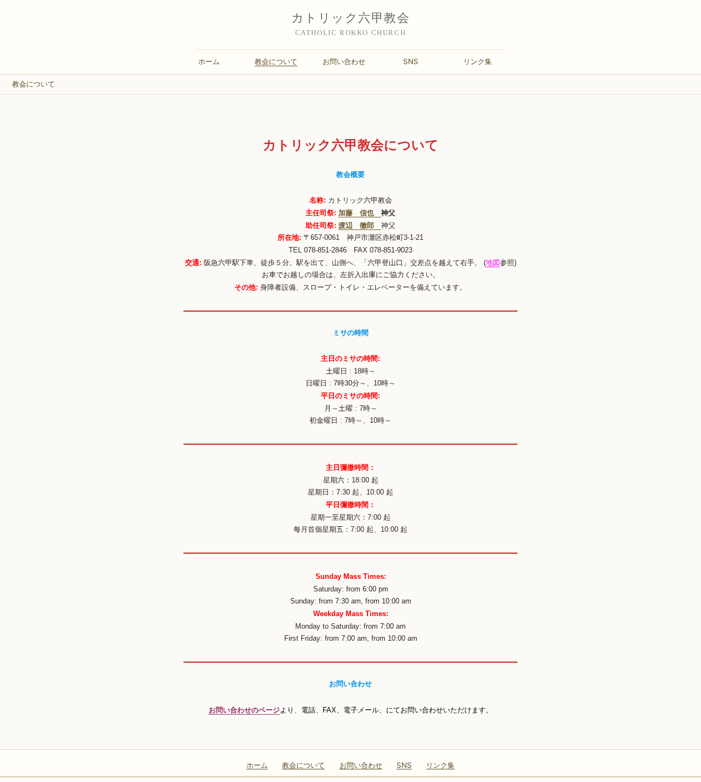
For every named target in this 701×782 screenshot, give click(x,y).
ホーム (209, 61)
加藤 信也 (359, 213)
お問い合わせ (344, 61)
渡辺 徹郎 (359, 225)
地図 (493, 262)
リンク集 (477, 61)
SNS (410, 61)
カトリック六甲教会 (350, 18)
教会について (276, 61)
